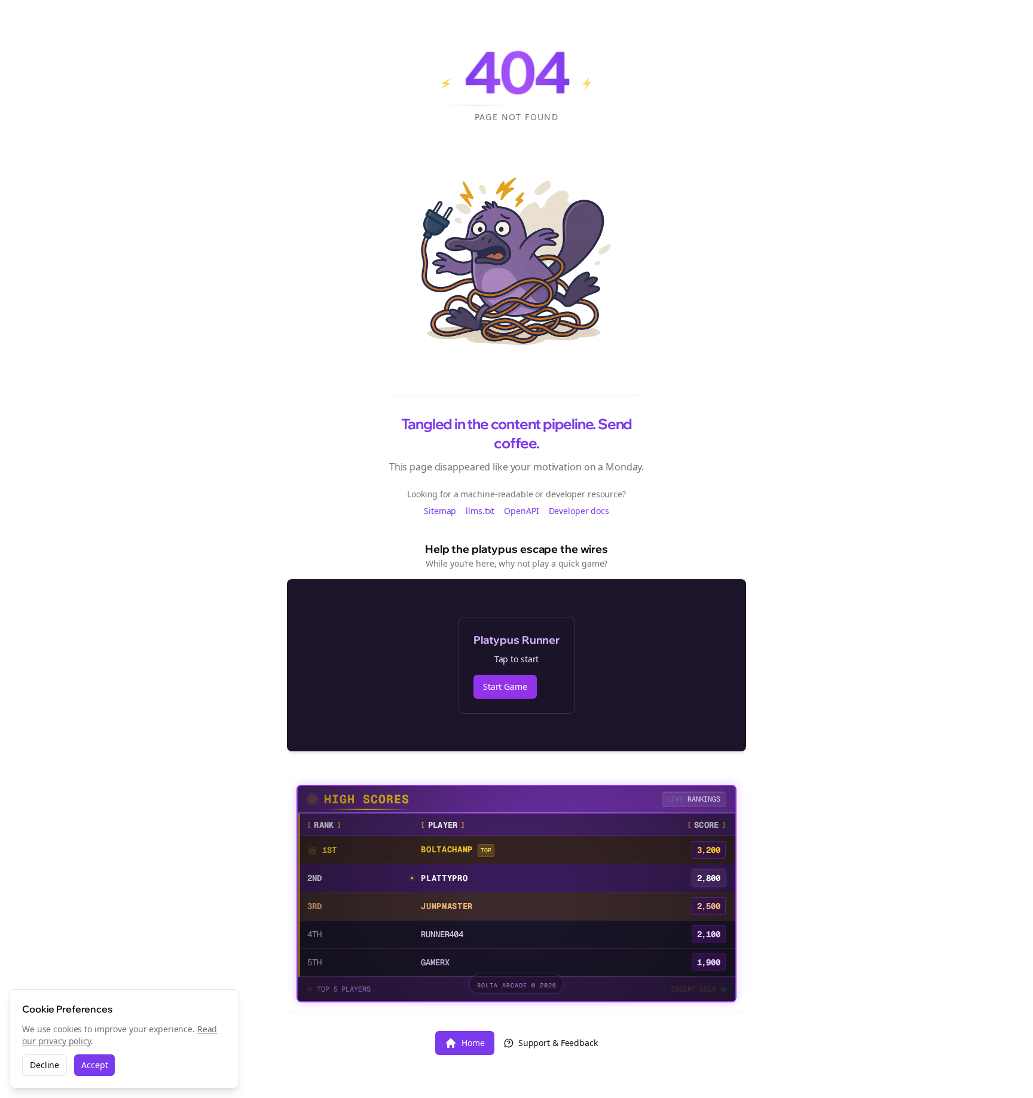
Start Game (505, 686)
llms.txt (480, 510)
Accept (94, 1065)
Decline (44, 1065)
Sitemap (440, 510)
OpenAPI (521, 510)
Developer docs (579, 510)
